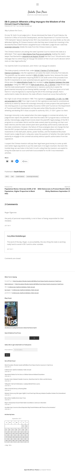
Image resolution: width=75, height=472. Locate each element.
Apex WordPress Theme (31, 470)
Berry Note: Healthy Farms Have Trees (15, 398)
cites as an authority (37, 54)
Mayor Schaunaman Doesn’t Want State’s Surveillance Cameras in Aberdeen (25, 403)
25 (10, 441)
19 (13, 437)
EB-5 (7, 176)
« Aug (6, 445)
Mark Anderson (9, 284)
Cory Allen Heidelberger (16, 236)
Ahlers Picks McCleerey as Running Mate (16, 388)
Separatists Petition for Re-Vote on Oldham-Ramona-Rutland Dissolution (25, 374)
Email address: (9, 349)
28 (20, 441)
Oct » (10, 445)
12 (13, 433)
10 (6, 433)
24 (6, 441)
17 (6, 437)
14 (20, 433)
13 (16, 433)
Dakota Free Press (37, 12)
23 (27, 437)
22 (23, 437)
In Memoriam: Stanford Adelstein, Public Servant (21, 287)
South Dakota (19, 172)
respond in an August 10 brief (33, 56)
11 (10, 433)
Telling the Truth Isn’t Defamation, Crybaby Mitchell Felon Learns (22, 384)
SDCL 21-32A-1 (39, 75)
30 (27, 441)
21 (20, 437)
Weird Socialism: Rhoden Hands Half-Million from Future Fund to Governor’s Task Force (37, 281)
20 (16, 437)
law (12, 176)
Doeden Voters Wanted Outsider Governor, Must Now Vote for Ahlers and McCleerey (28, 379)
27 (16, 441)
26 (13, 441)
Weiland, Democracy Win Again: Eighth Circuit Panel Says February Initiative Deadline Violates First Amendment (35, 393)
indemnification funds (24, 82)
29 (23, 441)
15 (23, 433)
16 (27, 433)
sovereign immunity (12, 47)
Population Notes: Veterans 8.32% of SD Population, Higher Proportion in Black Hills (20, 191)
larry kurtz (7, 290)
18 (10, 437)
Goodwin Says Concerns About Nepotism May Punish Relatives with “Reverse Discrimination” (30, 407)
